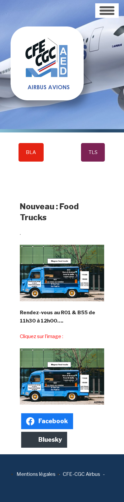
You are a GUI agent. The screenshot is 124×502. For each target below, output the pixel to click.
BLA (31, 152)
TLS (93, 152)
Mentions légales (36, 474)
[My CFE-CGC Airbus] (47, 50)
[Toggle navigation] (107, 10)
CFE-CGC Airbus (81, 474)
